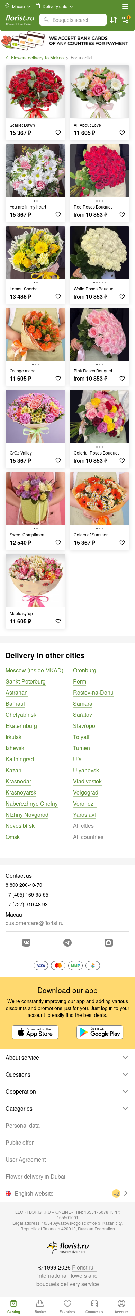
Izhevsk (15, 748)
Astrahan (17, 692)
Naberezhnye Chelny (32, 803)
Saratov (82, 715)
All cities (83, 826)
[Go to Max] (109, 943)
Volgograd (85, 792)
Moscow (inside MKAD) (34, 670)
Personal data (23, 1125)
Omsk (13, 837)
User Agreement (26, 1159)
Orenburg (84, 670)
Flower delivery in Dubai (35, 1176)
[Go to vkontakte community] (26, 943)
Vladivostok (87, 781)
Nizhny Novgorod (27, 814)
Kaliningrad (20, 759)
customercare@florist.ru (35, 923)
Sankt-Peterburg (26, 681)
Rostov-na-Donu (93, 692)
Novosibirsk (20, 826)
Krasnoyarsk (21, 792)
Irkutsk (13, 737)
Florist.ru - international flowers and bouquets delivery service (67, 1275)
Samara (82, 703)
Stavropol (85, 726)
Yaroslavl (84, 814)
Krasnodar (18, 781)
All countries (88, 837)
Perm (79, 681)
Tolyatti (82, 737)
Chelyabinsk (21, 715)
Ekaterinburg (21, 726)
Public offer (20, 1142)
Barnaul (15, 703)
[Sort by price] (113, 20)
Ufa (77, 759)
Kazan (13, 770)
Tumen (81, 748)
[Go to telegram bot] (67, 943)
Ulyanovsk (86, 770)
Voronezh (85, 803)
